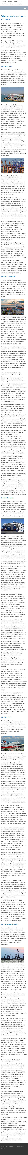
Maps (11, 4)
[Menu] (25, 9)
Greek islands (17, 1)
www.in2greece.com (10, 1146)
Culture (4, 1)
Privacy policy (20, 1146)
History (10, 1)
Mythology (5, 4)
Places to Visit (19, 4)
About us (3, 1148)
